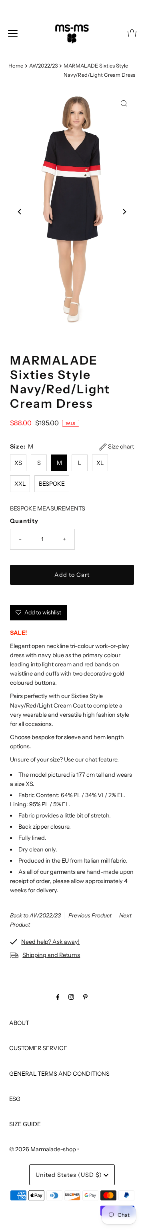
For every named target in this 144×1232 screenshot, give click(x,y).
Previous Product (90, 915)
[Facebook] (58, 996)
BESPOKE (52, 483)
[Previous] (20, 212)
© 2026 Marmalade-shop (42, 1149)
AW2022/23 (43, 65)
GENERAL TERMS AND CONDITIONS (59, 1073)
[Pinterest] (85, 996)
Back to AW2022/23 (35, 915)
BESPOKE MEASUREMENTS (47, 508)
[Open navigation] (13, 33)
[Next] (124, 212)
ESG (14, 1098)
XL (100, 462)
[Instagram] (71, 996)
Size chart (120, 446)
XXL (20, 483)
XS (18, 462)
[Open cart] (132, 33)
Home (15, 65)
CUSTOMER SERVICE (38, 1048)
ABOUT (19, 1023)
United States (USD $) (70, 1174)
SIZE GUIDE (25, 1124)
